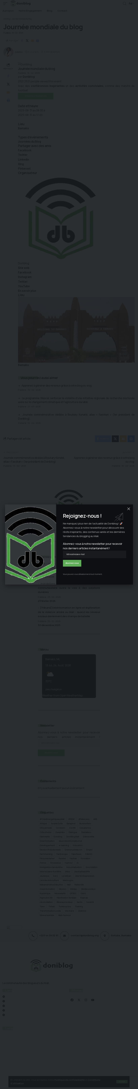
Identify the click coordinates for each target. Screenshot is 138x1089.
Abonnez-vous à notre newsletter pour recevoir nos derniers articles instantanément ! (92, 546)
